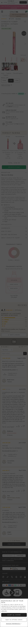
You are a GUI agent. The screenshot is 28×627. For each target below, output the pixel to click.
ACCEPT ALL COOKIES (14, 615)
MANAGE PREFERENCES (13, 623)
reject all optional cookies (14, 619)
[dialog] (14, 613)
